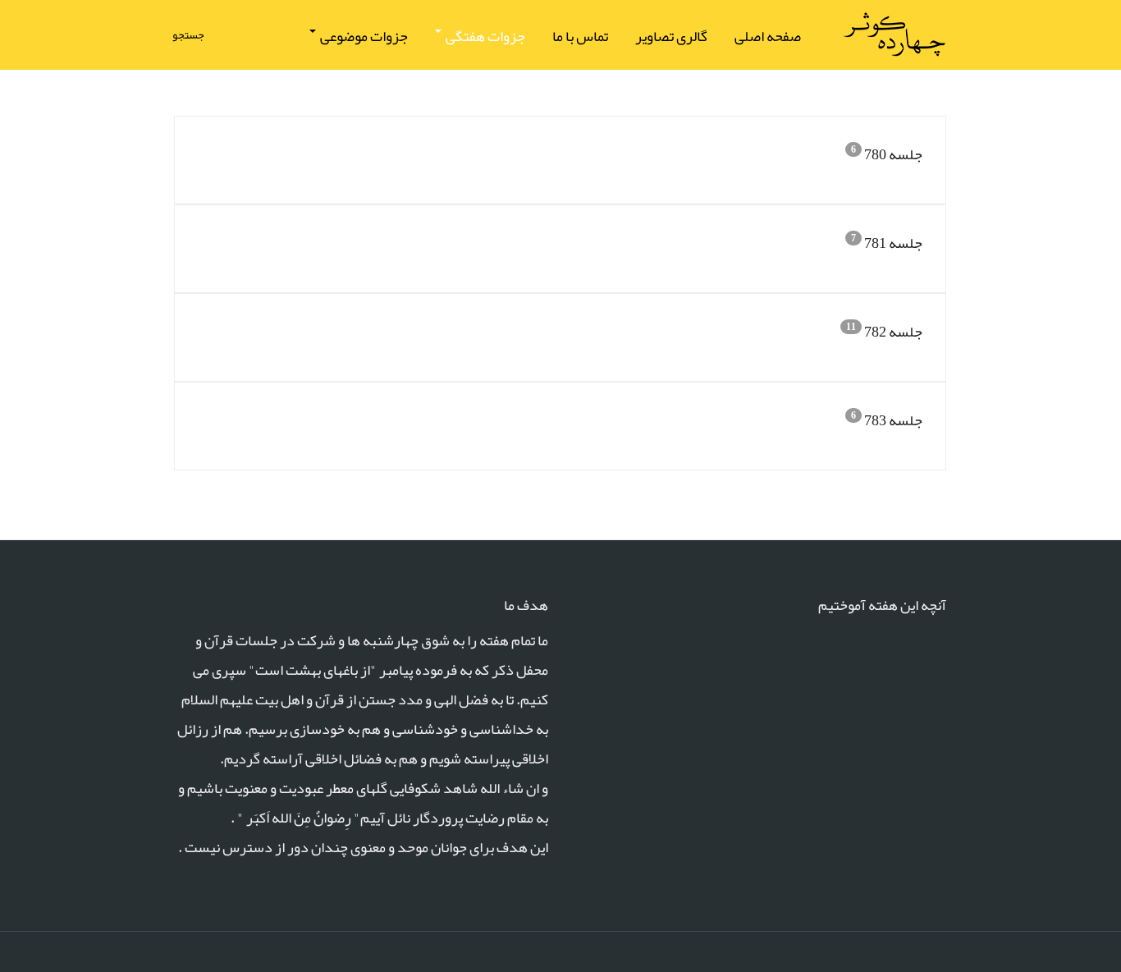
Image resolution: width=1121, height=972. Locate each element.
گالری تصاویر (671, 36)
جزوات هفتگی (484, 36)
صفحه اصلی (767, 36)
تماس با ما (580, 36)
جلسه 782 (893, 331)
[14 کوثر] (893, 34)
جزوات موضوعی (363, 36)
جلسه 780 (893, 154)
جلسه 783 (893, 420)
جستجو (189, 34)
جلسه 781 (893, 243)
